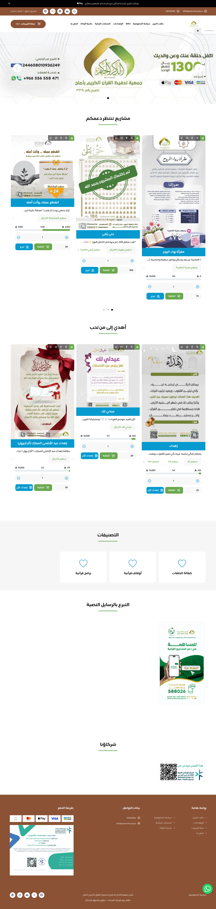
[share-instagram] (187, 138)
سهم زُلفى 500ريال (155, 250)
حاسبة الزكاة (86, 24)
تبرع (153, 270)
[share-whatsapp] (181, 138)
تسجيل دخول (30, 11)
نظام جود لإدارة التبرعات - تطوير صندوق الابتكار (108, 900)
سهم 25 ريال (59, 459)
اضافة (171, 270)
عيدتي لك (108, 411)
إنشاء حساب (16, 11)
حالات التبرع (158, 24)
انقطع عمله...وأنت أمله (108, 202)
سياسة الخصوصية (141, 24)
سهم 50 (173, 462)
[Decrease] (149, 261)
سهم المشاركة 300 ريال (52, 218)
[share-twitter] (197, 138)
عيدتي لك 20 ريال (123, 427)
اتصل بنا (74, 24)
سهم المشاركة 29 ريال (119, 218)
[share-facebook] (192, 138)
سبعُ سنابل (42, 202)
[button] (112, 309)
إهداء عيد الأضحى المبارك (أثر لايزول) (42, 443)
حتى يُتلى (174, 234)
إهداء (173, 446)
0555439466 (131, 818)
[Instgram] (45, 11)
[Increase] (197, 261)
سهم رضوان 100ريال (186, 250)
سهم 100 (153, 462)
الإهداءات (118, 24)
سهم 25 (192, 462)
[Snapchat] (74, 11)
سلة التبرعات (198, 828)
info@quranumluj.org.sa (193, 11)
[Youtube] (67, 11)
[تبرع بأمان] (182, 772)
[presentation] (203, 250)
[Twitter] (52, 11)
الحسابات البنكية (103, 24)
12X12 (128, 24)
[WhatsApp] (60, 11)
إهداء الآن (153, 490)
